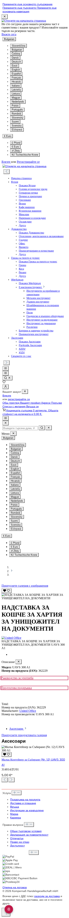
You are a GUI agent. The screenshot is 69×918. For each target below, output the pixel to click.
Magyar (16, 97)
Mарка (14, 814)
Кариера (15, 817)
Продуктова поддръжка (16, 687)
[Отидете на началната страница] (24, 20)
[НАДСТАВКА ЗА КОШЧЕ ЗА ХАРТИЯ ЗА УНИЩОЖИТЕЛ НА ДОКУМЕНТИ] (34, 596)
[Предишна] (6, 171)
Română (16, 113)
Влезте (6, 161)
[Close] (5, 423)
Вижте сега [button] (9, 34)
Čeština (16, 53)
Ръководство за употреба (17, 678)
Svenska (16, 125)
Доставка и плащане (23, 803)
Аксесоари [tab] (16, 728)
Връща (14, 806)
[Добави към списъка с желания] (7, 590)
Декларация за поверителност (29, 834)
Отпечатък (16, 838)
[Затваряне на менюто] (25, 391)
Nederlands (18, 101)
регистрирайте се (19, 399)
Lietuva (16, 93)
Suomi (15, 121)
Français (16, 77)
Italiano (16, 85)
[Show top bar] (5, 418)
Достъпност (17, 845)
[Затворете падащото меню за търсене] (49, 427)
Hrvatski (16, 81)
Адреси (46, 402)
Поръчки (56, 402)
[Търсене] (7, 378)
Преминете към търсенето (19, 7)
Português (17, 109)
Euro (15, 146)
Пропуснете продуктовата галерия (24, 735)
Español (16, 73)
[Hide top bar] (5, 16)
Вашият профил (30, 402)
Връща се (32, 406)
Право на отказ (19, 842)
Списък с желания (14, 406)
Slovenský (17, 117)
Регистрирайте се (28, 161)
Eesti (14, 65)
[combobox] (20, 428)
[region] (34, 593)
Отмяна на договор (14, 887)
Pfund (16, 142)
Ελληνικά (17, 129)
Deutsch (16, 61)
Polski (15, 105)
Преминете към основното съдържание (27, 4)
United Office (27, 710)
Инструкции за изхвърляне (27, 810)
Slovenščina (18, 45)
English (16, 69)
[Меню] (5, 368)
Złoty (16, 150)
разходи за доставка (47, 896)
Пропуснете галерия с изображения (25, 585)
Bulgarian (17, 49)
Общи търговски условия (26, 831)
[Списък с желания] (4, 382)
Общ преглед (11, 402)
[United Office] (34, 638)
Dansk (15, 57)
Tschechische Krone (25, 154)
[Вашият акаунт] (5, 386)
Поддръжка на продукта (25, 799)
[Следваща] (6, 362)
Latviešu (16, 89)
